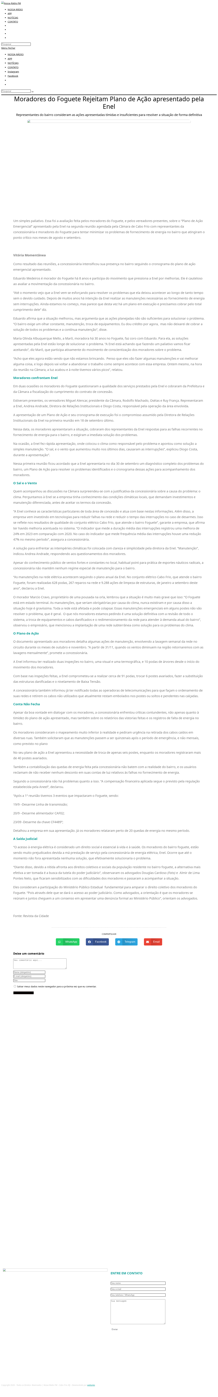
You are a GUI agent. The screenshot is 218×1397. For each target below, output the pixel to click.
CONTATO (13, 67)
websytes (91, 1385)
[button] (67, 941)
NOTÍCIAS (13, 63)
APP (10, 58)
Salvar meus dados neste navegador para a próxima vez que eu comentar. (56, 986)
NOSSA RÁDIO (16, 54)
